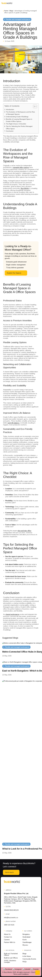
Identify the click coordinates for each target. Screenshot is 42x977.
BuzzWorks (25, 188)
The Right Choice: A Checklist (16, 124)
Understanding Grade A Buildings (17, 116)
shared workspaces (12, 614)
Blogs (11, 11)
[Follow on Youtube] (35, 969)
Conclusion (9, 131)
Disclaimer (35, 972)
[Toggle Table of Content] (34, 106)
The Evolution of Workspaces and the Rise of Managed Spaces (20, 113)
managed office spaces (21, 167)
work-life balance (13, 423)
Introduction (10, 109)
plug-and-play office (24, 531)
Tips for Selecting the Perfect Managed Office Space (19, 128)
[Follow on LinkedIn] (26, 969)
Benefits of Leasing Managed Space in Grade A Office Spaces (19, 120)
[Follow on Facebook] (7, 969)
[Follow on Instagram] (17, 969)
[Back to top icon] (37, 972)
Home (6, 11)
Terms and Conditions (21, 974)
